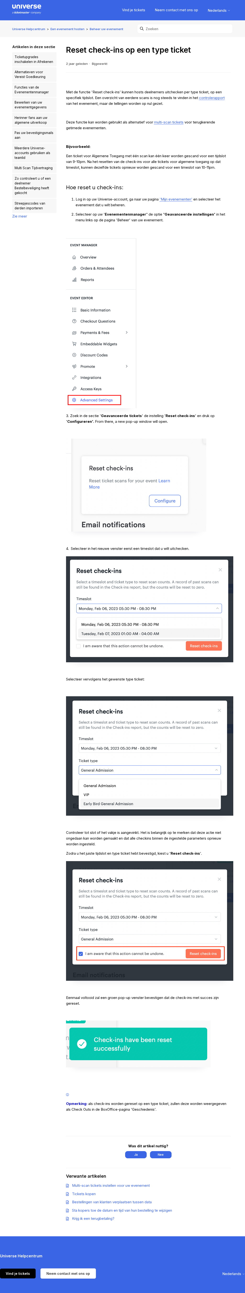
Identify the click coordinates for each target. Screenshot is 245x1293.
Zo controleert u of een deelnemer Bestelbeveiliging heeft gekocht (33, 186)
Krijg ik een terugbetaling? (93, 1218)
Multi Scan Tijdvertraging (34, 168)
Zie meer (19, 216)
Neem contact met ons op (176, 10)
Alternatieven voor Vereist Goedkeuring (30, 74)
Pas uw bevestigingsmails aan (34, 135)
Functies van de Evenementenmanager (32, 89)
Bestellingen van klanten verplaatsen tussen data (112, 1202)
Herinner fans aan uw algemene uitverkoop (31, 120)
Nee (161, 1154)
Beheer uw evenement (106, 29)
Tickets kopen (84, 1194)
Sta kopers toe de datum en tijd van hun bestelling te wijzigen (122, 1210)
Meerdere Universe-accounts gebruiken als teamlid (32, 153)
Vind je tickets (133, 10)
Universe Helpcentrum (28, 29)
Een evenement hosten (67, 29)
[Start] (26, 10)
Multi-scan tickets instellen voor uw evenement (111, 1185)
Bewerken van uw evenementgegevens (31, 104)
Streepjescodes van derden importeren (30, 205)
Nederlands (218, 10)
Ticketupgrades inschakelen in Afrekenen (34, 59)
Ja (136, 1154)
